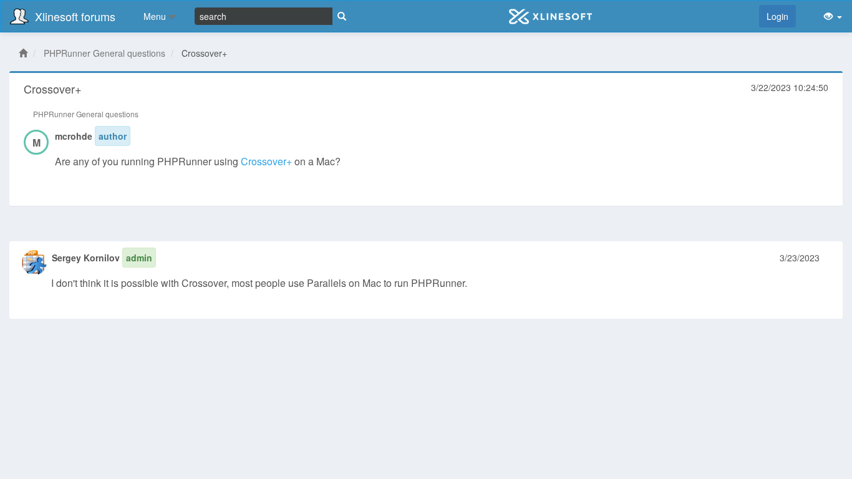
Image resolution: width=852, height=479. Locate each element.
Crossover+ (266, 161)
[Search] (341, 16)
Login (777, 16)
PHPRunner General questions (104, 53)
